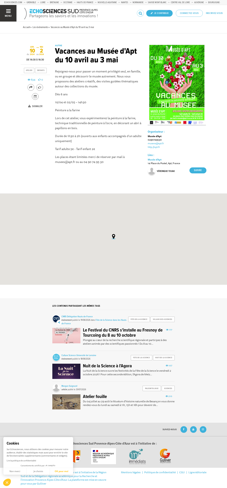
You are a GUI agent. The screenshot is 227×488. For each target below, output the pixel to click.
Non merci (14, 471)
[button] (7, 482)
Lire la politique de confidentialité (21, 460)
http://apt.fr (154, 147)
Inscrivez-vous (214, 13)
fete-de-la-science (139, 319)
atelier (29, 70)
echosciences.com (13, 2)
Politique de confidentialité (160, 472)
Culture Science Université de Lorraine (78, 355)
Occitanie (67, 2)
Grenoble (31, 2)
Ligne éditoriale (197, 472)
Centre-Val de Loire (180, 2)
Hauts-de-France (85, 2)
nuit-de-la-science (163, 358)
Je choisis (38, 471)
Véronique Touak (166, 171)
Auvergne (199, 2)
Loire (42, 2)
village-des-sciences (162, 319)
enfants (41, 70)
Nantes (124, 2)
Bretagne (54, 2)
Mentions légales (131, 472)
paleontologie (152, 388)
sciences (168, 388)
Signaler (37, 106)
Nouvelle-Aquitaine (107, 2)
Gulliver (41, 483)
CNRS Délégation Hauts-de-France (77, 316)
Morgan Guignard (69, 386)
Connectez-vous (189, 13)
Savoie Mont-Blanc (157, 2)
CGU (182, 472)
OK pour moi (61, 471)
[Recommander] (39, 87)
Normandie (138, 2)
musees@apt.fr (156, 143)
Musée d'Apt (155, 159)
